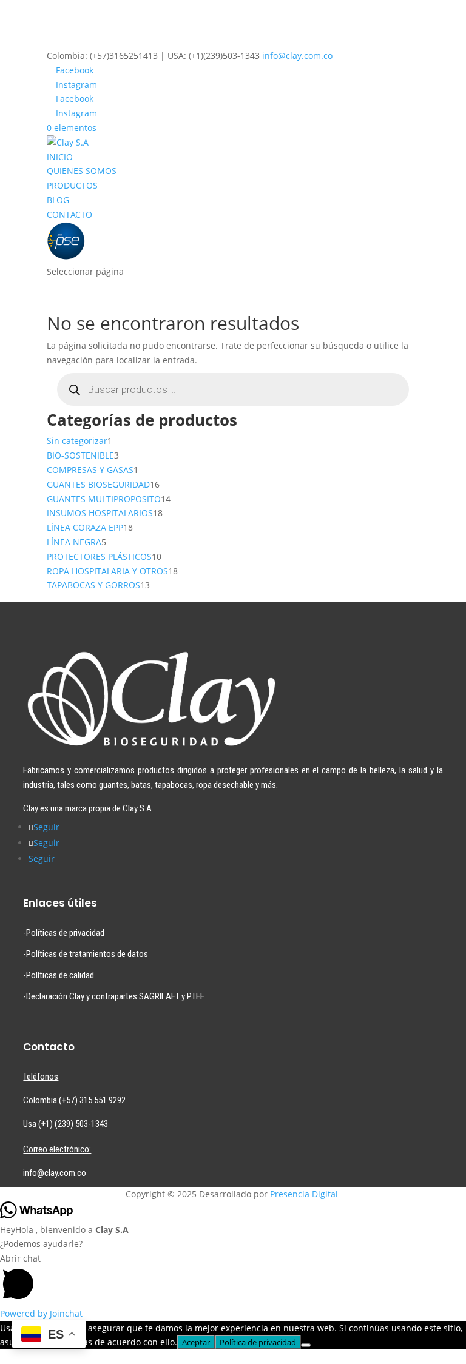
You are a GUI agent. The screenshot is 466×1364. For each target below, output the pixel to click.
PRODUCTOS (72, 185)
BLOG (58, 200)
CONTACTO (69, 214)
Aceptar (196, 1342)
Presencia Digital (304, 1194)
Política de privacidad (258, 1342)
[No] (306, 1345)
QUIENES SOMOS (81, 170)
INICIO (60, 157)
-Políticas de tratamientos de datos (85, 954)
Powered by (41, 1313)
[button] (233, 1278)
